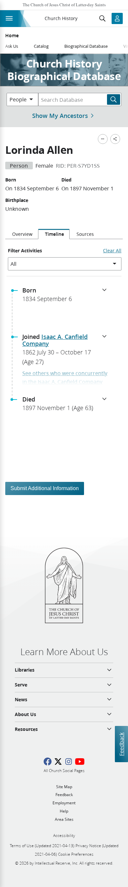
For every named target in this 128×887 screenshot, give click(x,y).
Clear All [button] (112, 250)
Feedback (121, 744)
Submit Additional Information (45, 488)
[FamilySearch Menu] (103, 139)
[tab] (21, 234)
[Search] (113, 99)
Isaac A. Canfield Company (55, 340)
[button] (66, 296)
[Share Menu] (115, 139)
